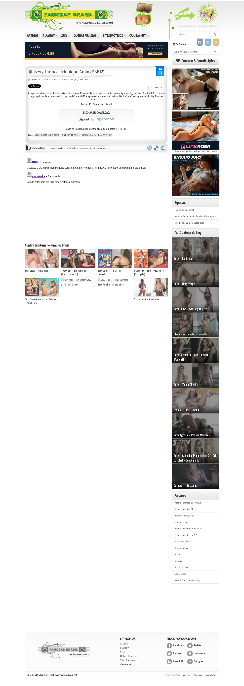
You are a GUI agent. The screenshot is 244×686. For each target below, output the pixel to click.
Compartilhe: (39, 148)
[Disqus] (96, 197)
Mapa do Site (211, 675)
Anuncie (187, 675)
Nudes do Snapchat (184, 209)
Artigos (32, 35)
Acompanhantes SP (184, 509)
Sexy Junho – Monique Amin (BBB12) (69, 71)
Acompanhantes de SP (186, 535)
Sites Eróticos (114, 36)
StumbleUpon (162, 148)
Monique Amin (89, 135)
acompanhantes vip (184, 515)
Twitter (149, 148)
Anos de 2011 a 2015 (53, 79)
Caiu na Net (139, 36)
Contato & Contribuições (198, 60)
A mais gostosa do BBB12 (47, 135)
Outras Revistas (87, 36)
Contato (176, 675)
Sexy (65, 36)
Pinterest (178, 653)
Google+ (198, 661)
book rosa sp (181, 522)
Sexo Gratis (180, 573)
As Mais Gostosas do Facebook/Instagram (195, 216)
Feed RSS (178, 661)
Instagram (199, 653)
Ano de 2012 (37, 79)
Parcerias (198, 675)
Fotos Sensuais (182, 541)
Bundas (178, 560)
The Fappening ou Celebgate (189, 222)
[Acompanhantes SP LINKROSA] (195, 131)
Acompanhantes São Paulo (188, 502)
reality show (105, 135)
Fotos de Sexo (182, 567)
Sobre (167, 675)
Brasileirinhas (181, 547)
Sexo (177, 554)
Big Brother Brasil (71, 135)
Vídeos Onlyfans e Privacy (188, 580)
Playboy (50, 36)
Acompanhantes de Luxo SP (188, 528)
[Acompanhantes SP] (195, 88)
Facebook (178, 645)
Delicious (156, 148)
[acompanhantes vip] (96, 50)
